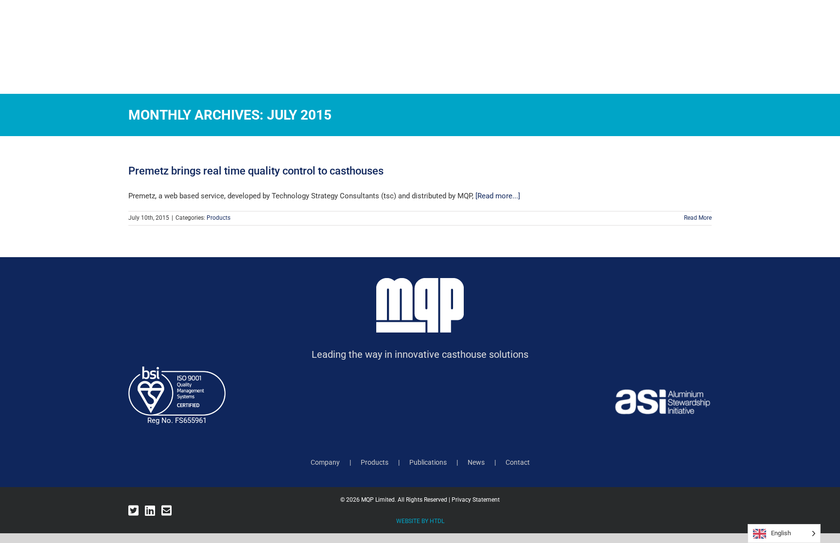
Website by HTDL (420, 521)
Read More (698, 217)
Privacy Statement (476, 499)
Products (218, 217)
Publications (428, 462)
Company (325, 462)
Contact (518, 462)
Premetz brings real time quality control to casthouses (256, 171)
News (476, 462)
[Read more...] (497, 196)
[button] (809, 54)
